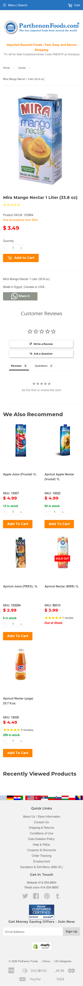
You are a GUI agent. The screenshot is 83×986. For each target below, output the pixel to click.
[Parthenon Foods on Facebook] (36, 897)
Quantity (8, 241)
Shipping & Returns (41, 827)
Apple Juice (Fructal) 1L (19, 474)
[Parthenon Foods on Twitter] (25, 897)
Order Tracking (41, 855)
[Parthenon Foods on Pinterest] (47, 897)
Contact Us (41, 822)
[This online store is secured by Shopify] (41, 949)
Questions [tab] (41, 366)
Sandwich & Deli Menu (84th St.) (41, 867)
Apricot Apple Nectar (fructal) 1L (59, 476)
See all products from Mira (20, 219)
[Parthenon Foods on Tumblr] (58, 897)
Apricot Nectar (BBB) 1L (62, 586)
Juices (22, 67)
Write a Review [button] (43, 344)
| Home (46, 961)
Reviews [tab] (16, 366)
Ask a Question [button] (43, 353)
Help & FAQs (41, 844)
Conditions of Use (41, 833)
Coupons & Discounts (41, 850)
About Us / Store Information (41, 816)
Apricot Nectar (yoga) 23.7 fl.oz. (18, 700)
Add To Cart (17, 524)
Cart (77, 5)
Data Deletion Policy (41, 839)
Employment (41, 861)
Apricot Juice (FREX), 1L (20, 586)
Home (6, 67)
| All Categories (63, 961)
